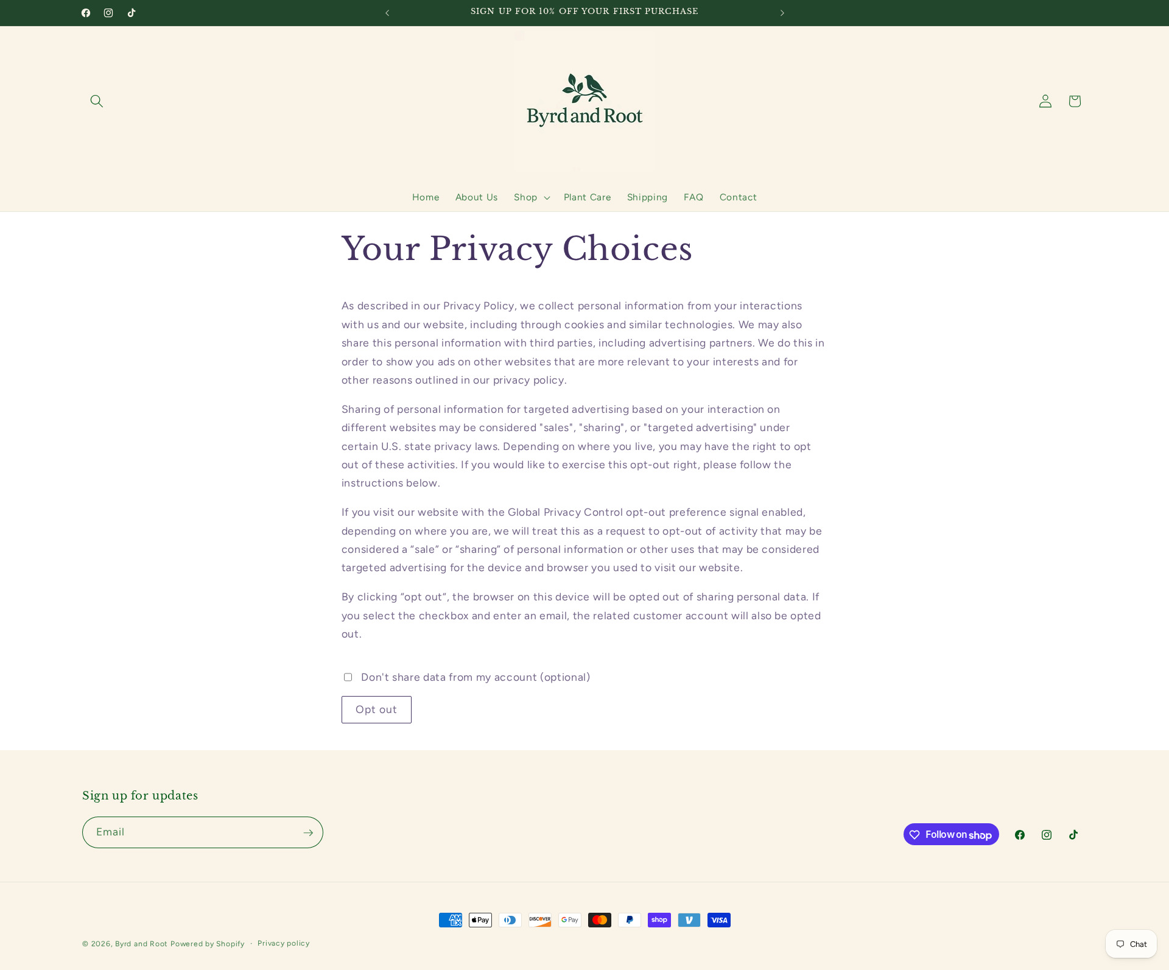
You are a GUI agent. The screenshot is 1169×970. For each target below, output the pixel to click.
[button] (96, 101)
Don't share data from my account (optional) (475, 676)
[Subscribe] (308, 833)
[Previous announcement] (387, 13)
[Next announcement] (782, 13)
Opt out (377, 709)
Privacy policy (284, 943)
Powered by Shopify (207, 944)
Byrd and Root (141, 944)
